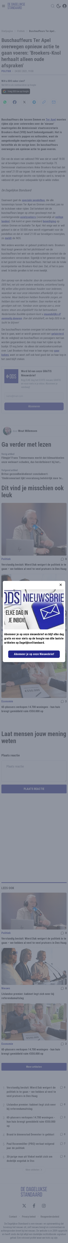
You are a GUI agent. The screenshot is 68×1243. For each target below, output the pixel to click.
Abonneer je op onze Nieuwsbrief (34, 654)
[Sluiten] (60, 585)
